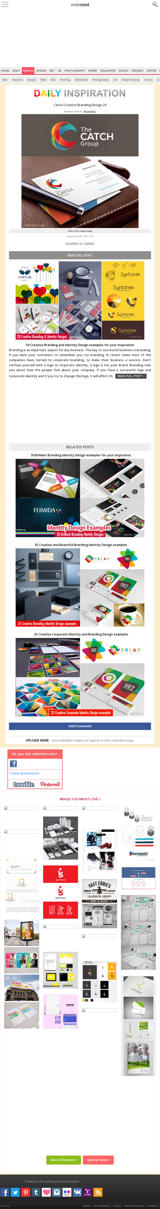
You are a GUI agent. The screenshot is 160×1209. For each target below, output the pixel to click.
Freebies (137, 70)
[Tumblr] (35, 1191)
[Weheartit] (46, 1191)
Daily (16, 70)
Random (17, 79)
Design (41, 70)
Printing (65, 79)
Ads (53, 79)
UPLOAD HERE (37, 740)
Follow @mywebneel (24, 773)
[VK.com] (77, 1191)
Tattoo (148, 79)
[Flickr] (66, 1191)
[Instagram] (56, 1191)
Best (5, 79)
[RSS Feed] (97, 1191)
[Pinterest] (25, 1191)
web (80, 4)
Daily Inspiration (114, 740)
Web (43, 79)
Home (5, 70)
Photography (75, 70)
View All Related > (63, 1160)
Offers (151, 70)
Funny (92, 70)
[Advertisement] (80, 37)
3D (59, 70)
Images (28, 70)
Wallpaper (108, 70)
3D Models (81, 79)
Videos (123, 70)
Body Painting (130, 79)
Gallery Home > (98, 1160)
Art (52, 70)
